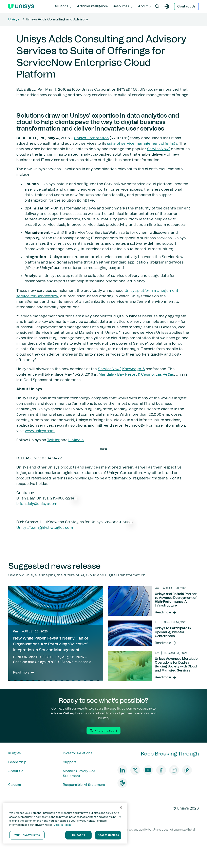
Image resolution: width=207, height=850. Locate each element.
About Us (15, 771)
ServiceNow (158, 149)
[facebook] (161, 770)
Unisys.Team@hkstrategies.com (44, 528)
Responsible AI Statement (84, 784)
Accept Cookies (108, 835)
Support (69, 762)
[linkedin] (122, 770)
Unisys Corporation (91, 138)
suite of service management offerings (142, 144)
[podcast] (122, 783)
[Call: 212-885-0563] (131, 522)
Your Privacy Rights (27, 835)
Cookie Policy (63, 825)
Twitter (53, 440)
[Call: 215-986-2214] (75, 498)
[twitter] (135, 770)
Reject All (78, 835)
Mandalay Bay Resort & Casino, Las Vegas (136, 374)
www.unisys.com (40, 431)
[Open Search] (157, 6)
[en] (166, 6)
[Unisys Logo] (21, 6)
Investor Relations (77, 753)
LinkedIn (76, 440)
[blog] (187, 770)
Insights (14, 753)
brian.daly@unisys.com (36, 504)
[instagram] (174, 770)
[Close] (120, 807)
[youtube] (148, 770)
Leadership (17, 762)
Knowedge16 (133, 369)
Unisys (13, 19)
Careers (14, 784)
